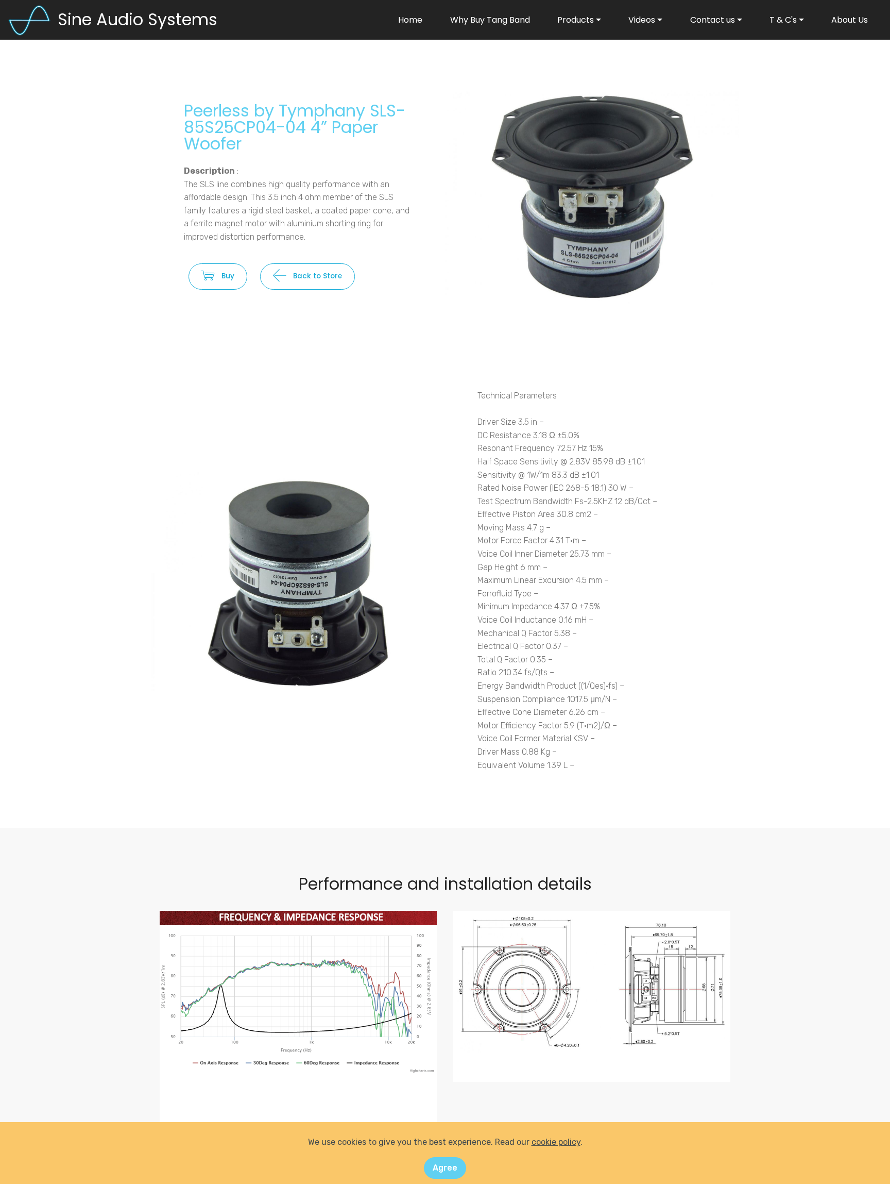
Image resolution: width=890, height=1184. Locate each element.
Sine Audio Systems (137, 19)
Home (410, 20)
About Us (849, 20)
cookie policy (556, 1142)
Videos (641, 20)
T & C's (783, 20)
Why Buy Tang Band (490, 20)
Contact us (712, 20)
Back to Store (317, 276)
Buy (227, 276)
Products (575, 20)
